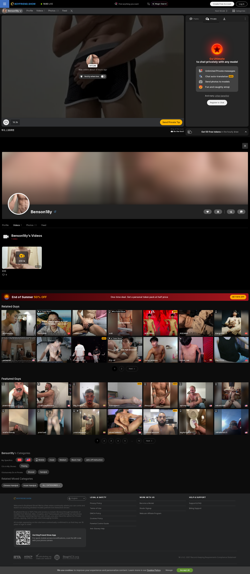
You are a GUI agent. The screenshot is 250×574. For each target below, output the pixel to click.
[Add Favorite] (6, 122)
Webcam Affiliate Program (150, 513)
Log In (241, 4)
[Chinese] (19, 459)
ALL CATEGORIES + (51, 485)
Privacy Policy (96, 503)
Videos (40, 10)
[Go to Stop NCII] (71, 557)
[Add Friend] (231, 211)
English (74, 498)
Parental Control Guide (99, 524)
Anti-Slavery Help (97, 529)
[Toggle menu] (4, 4)
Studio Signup (145, 508)
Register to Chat (217, 102)
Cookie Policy (153, 570)
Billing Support (195, 508)
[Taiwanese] (28, 459)
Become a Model (147, 503)
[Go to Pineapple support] (57, 557)
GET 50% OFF (238, 297)
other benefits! (222, 96)
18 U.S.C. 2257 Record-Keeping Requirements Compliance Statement (207, 557)
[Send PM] (241, 211)
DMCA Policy (95, 513)
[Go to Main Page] (23, 4)
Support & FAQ (195, 503)
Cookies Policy (96, 518)
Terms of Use (95, 508)
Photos (53, 10)
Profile (29, 10)
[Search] (149, 4)
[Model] (245, 146)
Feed (64, 10)
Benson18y (7, 453)
